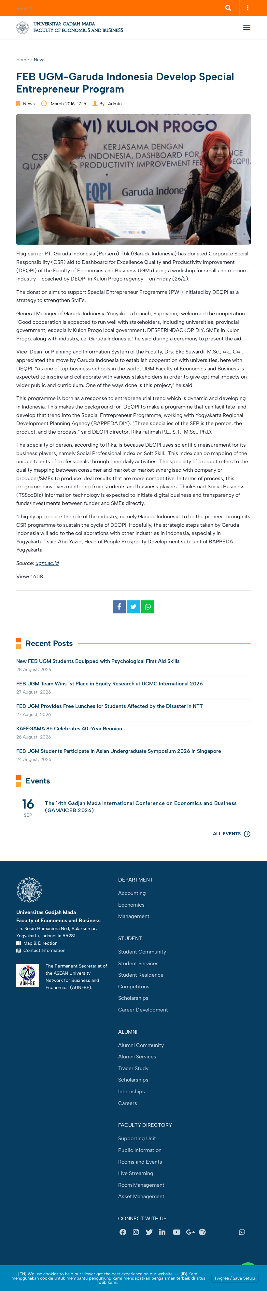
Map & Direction (39, 943)
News (40, 60)
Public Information (140, 1150)
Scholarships (133, 998)
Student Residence (140, 975)
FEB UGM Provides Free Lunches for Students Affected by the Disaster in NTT (109, 706)
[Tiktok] (231, 1232)
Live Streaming (135, 1173)
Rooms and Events (140, 1162)
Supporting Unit (137, 1138)
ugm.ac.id (47, 563)
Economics (131, 905)
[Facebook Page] (124, 1232)
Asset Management (141, 1196)
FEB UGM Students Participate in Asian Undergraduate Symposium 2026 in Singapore (118, 751)
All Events (227, 834)
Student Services (138, 963)
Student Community (142, 952)
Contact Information (43, 950)
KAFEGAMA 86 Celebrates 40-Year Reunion (69, 728)
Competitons (133, 986)
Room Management (141, 1185)
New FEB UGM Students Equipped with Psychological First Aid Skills (98, 661)
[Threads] (217, 1232)
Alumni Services (137, 1057)
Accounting (132, 893)
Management (133, 916)
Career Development (143, 1010)
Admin (115, 104)
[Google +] (191, 1232)
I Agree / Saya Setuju (235, 1278)
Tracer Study (133, 1068)
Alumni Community (141, 1045)
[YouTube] (178, 1232)
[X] (151, 1232)
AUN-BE (80, 987)
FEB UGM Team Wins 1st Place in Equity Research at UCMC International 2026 (109, 684)
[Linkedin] (164, 1232)
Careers (127, 1103)
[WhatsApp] (244, 1232)
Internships (131, 1091)
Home (22, 60)
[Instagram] (138, 1232)
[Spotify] (204, 1232)
